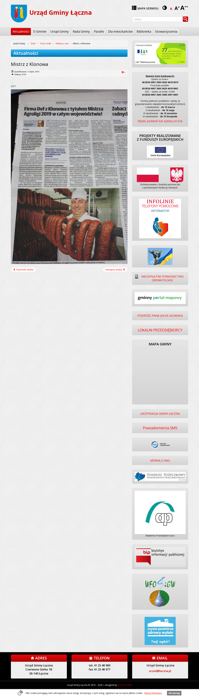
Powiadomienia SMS (160, 427)
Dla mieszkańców (120, 31)
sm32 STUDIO (125, 684)
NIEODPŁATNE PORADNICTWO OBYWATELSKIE (162, 278)
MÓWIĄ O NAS (160, 460)
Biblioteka (144, 31)
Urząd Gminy (59, 31)
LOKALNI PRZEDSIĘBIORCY (160, 330)
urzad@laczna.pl (160, 671)
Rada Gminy (81, 31)
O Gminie (39, 31)
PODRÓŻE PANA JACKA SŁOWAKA (160, 315)
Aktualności (21, 31)
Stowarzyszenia (166, 31)
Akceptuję (174, 693)
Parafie (99, 31)
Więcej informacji (153, 693)
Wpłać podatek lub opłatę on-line (160, 121)
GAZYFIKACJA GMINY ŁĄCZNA (160, 413)
